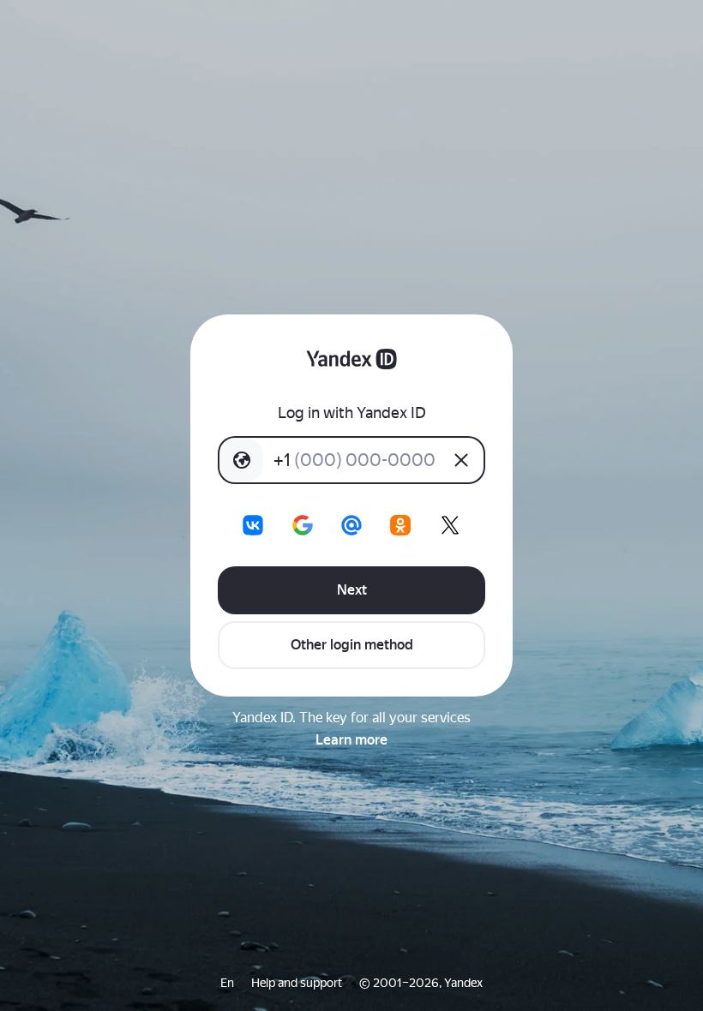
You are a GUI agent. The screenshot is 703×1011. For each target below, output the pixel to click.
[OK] (400, 525)
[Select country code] (241, 460)
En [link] (227, 983)
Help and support (296, 983)
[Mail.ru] (351, 525)
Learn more (351, 740)
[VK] (253, 525)
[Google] (302, 525)
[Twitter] (450, 525)
